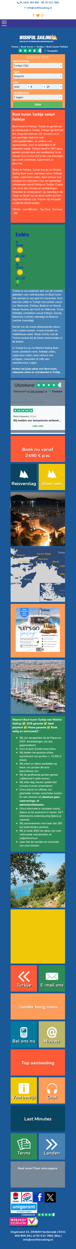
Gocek (57, 305)
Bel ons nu (23, 1041)
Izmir (37, 309)
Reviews (57, 209)
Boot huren (27, 46)
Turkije (40, 46)
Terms (23, 1153)
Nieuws (52, 1041)
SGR (22, 741)
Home (14, 46)
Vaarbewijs (24, 1097)
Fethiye (34, 305)
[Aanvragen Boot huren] (38, 628)
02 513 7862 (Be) (48, 1236)
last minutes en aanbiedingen (40, 188)
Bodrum (44, 305)
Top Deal (45, 209)
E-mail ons (51, 985)
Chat (52, 1097)
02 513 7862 (52, 2)
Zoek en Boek (21, 195)
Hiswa (53, 737)
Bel (16, 213)
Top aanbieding (37, 1063)
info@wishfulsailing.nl (38, 1240)
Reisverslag (23, 484)
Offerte (16, 209)
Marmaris (22, 305)
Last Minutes (30, 209)
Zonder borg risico (45, 748)
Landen (52, 1153)
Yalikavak (49, 309)
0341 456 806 (31, 2)
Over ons (52, 484)
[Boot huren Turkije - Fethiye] (38, 544)
